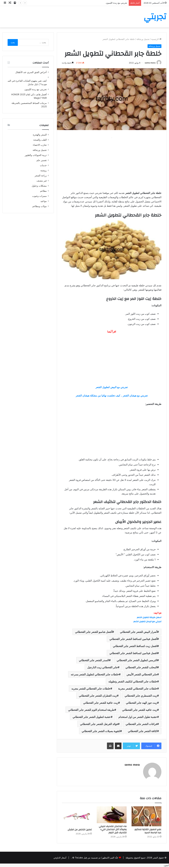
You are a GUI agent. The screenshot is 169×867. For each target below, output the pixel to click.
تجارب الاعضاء (40, 145)
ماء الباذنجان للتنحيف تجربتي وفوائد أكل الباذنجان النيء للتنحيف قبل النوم (113, 829)
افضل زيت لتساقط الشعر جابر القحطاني (135, 646)
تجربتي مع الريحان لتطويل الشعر (147, 621)
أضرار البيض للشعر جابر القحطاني (138, 631)
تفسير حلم (41, 160)
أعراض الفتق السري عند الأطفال (31, 72)
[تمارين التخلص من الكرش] (77, 816)
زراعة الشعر (41, 175)
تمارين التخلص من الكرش (80, 829)
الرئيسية (155, 39)
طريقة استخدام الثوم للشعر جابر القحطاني (91, 709)
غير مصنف (41, 180)
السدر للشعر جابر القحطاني (94, 660)
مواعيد (43, 201)
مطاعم (43, 191)
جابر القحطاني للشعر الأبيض (142, 674)
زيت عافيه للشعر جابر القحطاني (139, 709)
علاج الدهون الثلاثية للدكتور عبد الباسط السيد (148, 831)
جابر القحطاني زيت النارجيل (102, 667)
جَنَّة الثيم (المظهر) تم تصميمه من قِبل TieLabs (96, 857)
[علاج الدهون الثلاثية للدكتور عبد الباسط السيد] (146, 816)
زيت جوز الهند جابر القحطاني (141, 702)
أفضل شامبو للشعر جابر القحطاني (93, 631)
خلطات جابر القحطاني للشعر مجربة (137, 688)
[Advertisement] (111, 163)
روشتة (43, 170)
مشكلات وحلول (39, 185)
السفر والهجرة (40, 134)
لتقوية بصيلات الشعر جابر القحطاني (101, 731)
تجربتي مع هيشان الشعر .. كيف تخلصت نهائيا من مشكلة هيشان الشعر (112, 395)
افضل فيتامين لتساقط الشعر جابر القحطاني (133, 653)
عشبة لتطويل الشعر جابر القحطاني (92, 716)
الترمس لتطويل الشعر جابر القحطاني (137, 660)
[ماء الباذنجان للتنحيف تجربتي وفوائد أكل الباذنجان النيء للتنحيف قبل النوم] (112, 814)
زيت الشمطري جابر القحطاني (141, 695)
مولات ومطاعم (39, 206)
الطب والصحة (40, 139)
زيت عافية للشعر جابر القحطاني (100, 702)
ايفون (166, 865)
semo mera (150, 62)
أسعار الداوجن (59, 857)
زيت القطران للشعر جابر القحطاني (98, 695)
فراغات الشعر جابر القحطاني (141, 724)
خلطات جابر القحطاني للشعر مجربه (90, 688)
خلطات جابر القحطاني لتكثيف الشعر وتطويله (132, 681)
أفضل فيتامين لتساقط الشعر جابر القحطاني (133, 639)
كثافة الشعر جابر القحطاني (142, 731)
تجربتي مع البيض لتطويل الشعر (112, 387)
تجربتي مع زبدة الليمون (116, 2)
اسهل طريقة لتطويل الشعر (149, 617)
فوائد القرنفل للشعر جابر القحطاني (99, 724)
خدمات (43, 165)
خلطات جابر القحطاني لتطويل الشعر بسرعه (95, 674)
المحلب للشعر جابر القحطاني (141, 667)
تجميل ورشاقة (142, 39)
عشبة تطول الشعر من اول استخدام (137, 716)
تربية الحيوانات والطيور (36, 155)
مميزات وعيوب (39, 196)
